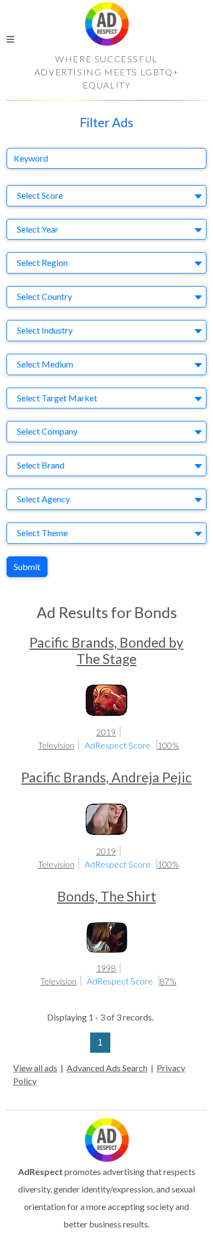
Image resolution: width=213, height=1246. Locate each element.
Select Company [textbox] (47, 431)
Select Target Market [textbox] (57, 398)
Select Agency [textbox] (43, 499)
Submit (27, 566)
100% (168, 745)
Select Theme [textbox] (42, 532)
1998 (106, 968)
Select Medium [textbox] (45, 364)
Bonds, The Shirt (106, 896)
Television (56, 745)
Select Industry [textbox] (45, 330)
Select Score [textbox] (40, 195)
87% (167, 981)
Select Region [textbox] (42, 262)
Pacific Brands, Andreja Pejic (106, 777)
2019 (106, 732)
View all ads (35, 1068)
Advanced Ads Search (107, 1068)
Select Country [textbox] (44, 296)
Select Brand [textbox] (40, 465)
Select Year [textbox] (37, 229)
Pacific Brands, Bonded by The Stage (106, 650)
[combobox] (106, 195)
